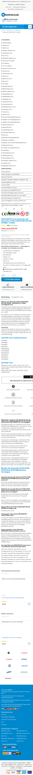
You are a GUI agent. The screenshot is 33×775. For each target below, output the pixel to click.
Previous (2, 206)
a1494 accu (19, 766)
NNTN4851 (4, 340)
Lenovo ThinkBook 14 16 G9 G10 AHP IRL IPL (13, 201)
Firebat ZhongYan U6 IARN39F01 (10, 174)
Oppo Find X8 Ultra (6, 177)
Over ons (3, 714)
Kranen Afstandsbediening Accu (11, 117)
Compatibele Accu (7, 94)
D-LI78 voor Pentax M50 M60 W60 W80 (13, 598)
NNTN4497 (4, 344)
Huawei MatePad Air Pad (8, 182)
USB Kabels (5, 150)
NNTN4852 (4, 342)
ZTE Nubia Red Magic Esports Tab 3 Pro (12, 193)
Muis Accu (5, 81)
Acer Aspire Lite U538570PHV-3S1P (11, 190)
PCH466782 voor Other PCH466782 (12, 637)
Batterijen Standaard (8, 140)
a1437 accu (21, 764)
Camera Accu (10, 30)
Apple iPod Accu (7, 127)
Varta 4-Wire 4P (5, 171)
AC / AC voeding (6, 66)
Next (30, 206)
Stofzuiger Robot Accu (8, 132)
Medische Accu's (7, 78)
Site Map (3, 724)
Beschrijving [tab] (5, 297)
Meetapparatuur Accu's (9, 107)
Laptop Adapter (6, 43)
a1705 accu (12, 766)
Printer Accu (5, 112)
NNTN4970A (4, 355)
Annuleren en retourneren (8, 719)
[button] (16, 20)
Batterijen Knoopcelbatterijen (10, 137)
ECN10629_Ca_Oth (11, 253)
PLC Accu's (5, 55)
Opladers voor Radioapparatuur (11, 119)
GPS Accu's (5, 76)
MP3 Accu (5, 135)
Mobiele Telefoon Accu (8, 50)
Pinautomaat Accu (7, 104)
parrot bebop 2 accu (10, 764)
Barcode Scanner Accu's (9, 68)
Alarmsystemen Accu (8, 158)
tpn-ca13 (4, 766)
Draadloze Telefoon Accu (9, 160)
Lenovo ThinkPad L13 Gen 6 (9, 187)
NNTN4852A (4, 359)
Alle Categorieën (11, 27)
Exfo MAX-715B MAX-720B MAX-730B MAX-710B (14, 179)
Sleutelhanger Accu (7, 130)
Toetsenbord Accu (7, 101)
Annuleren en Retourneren (15, 9)
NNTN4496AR (5, 351)
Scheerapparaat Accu (8, 153)
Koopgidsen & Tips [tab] (18, 297)
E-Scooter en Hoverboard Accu (11, 148)
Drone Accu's (6, 114)
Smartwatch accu (7, 53)
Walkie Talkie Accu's (8, 89)
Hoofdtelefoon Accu (8, 96)
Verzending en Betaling (7, 717)
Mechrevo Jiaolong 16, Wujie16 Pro (11, 198)
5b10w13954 (21, 763)
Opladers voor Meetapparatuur (11, 122)
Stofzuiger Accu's (7, 109)
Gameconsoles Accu (8, 125)
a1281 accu (28, 764)
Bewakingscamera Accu (9, 165)
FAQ (2, 722)
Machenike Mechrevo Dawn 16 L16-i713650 (13, 195)
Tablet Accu (5, 48)
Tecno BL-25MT (5, 185)
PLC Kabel (5, 84)
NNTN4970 (4, 347)
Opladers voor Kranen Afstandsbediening (14, 142)
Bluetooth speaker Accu (9, 58)
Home (3, 30)
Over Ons (8, 7)
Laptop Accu (5, 45)
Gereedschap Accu (7, 86)
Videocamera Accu (7, 145)
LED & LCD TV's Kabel (8, 61)
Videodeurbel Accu (7, 155)
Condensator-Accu (7, 73)
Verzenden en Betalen (19, 7)
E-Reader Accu (6, 163)
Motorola (17, 30)
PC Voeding (5, 63)
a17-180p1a (19, 768)
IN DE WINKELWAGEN (12, 279)
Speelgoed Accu (6, 99)
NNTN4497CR (5, 353)
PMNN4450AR (5, 349)
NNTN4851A (4, 357)
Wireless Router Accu (8, 91)
